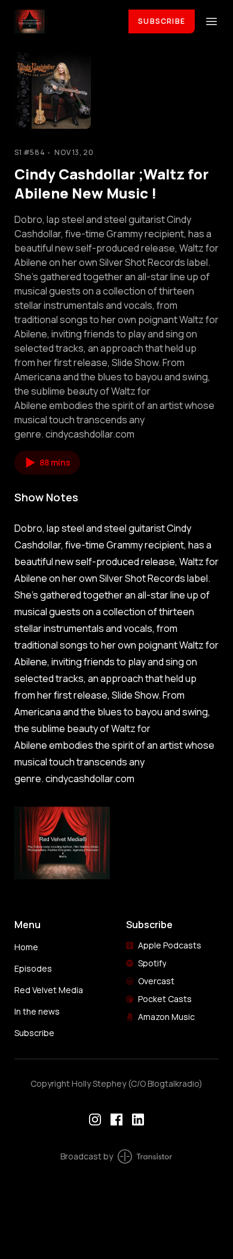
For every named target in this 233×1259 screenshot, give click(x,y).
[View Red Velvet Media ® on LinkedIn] (138, 1119)
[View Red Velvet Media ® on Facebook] (116, 1119)
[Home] (64, 21)
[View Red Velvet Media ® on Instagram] (95, 1119)
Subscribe (161, 21)
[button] (47, 463)
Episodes (33, 968)
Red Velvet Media (48, 990)
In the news (37, 1011)
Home (26, 947)
